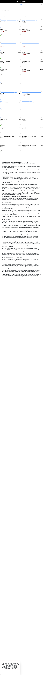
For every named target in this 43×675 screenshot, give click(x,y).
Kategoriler (3, 8)
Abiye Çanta (19, 16)
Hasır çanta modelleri (6, 175)
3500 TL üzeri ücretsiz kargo (21, 1)
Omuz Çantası (11, 16)
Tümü (4, 16)
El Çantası (27, 16)
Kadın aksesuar (5, 184)
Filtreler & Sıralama (4, 13)
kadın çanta (9, 173)
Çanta (9, 166)
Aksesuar (8, 8)
